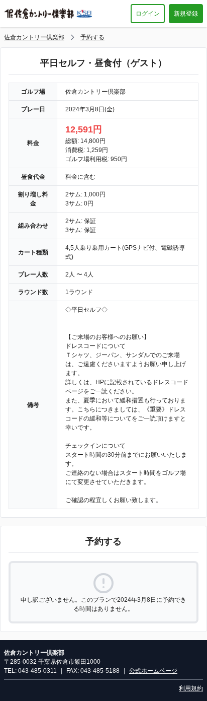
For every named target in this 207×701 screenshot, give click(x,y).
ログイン (148, 13)
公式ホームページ (153, 670)
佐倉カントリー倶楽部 (34, 37)
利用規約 (191, 688)
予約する (92, 37)
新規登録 (186, 13)
